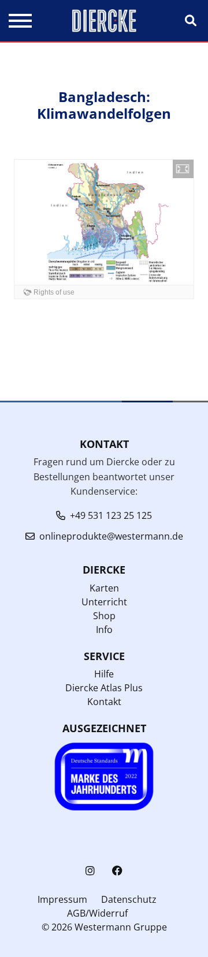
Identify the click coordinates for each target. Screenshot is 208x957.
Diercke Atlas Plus (104, 687)
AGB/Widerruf (97, 913)
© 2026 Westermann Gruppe (104, 927)
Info (104, 629)
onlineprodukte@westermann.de (111, 536)
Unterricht (104, 602)
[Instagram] (90, 871)
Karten (104, 588)
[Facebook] (117, 871)
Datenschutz (129, 899)
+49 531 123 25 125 (111, 515)
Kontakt (104, 701)
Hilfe (104, 674)
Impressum (62, 899)
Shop (104, 615)
